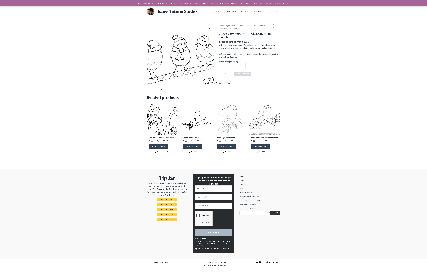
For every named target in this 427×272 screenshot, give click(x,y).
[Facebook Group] (267, 262)
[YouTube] (257, 262)
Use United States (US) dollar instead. (266, 3)
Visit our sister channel (250, 200)
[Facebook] (264, 262)
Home (221, 26)
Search (275, 213)
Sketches (240, 26)
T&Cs (242, 188)
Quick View (162, 133)
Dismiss (286, 3)
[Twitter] (274, 262)
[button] (221, 11)
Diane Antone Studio (176, 11)
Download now (158, 146)
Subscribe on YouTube (249, 196)
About (242, 176)
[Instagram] (270, 262)
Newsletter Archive (248, 205)
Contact (243, 180)
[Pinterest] (277, 262)
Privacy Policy (246, 192)
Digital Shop (230, 26)
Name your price (228, 62)
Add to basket (243, 74)
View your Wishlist (248, 209)
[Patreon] (260, 262)
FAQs (242, 184)
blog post (239, 54)
